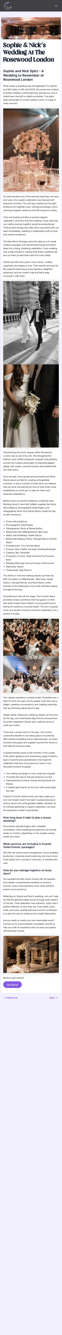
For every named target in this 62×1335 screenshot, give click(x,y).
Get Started (12, 984)
